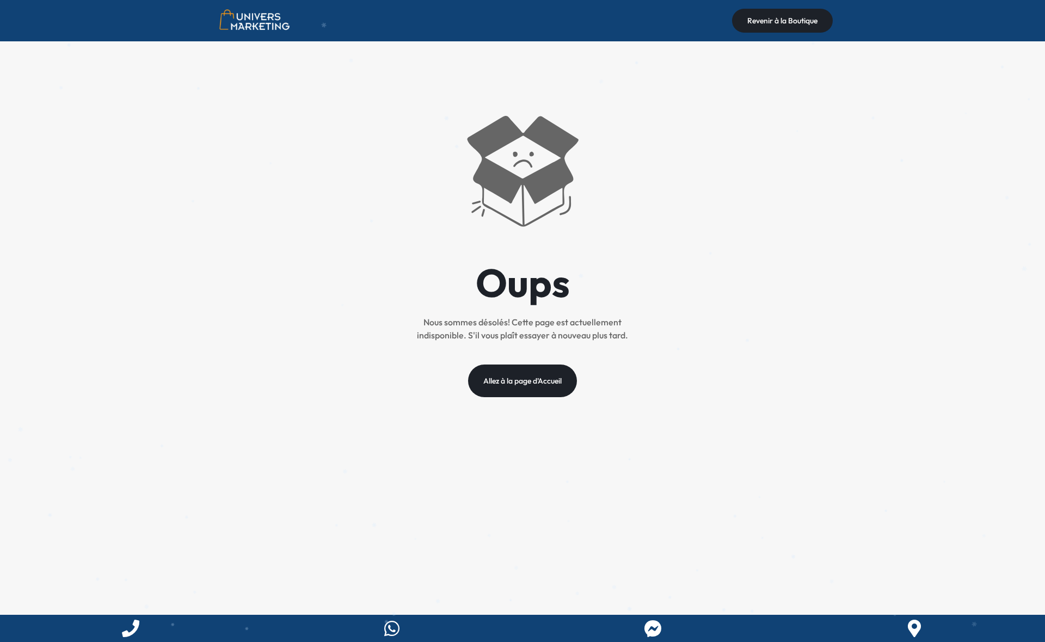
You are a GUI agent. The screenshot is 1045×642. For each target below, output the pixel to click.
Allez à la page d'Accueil (522, 381)
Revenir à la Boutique (782, 21)
